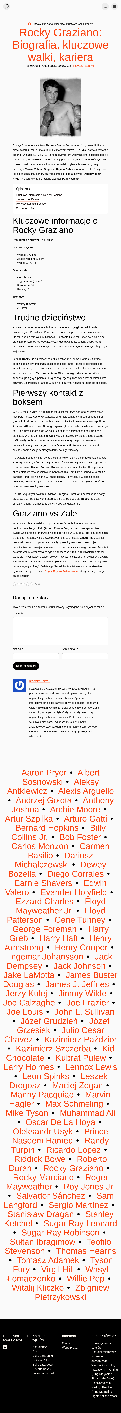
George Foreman (45, 929)
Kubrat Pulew (80, 1057)
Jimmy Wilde (82, 993)
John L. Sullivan (83, 1011)
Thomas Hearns (85, 1251)
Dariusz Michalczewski (54, 860)
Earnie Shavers (44, 883)
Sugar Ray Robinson (60, 1232)
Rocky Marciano (44, 1177)
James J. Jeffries (77, 984)
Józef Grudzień (49, 1021)
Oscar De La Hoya (60, 1122)
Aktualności (39, 1347)
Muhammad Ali (86, 1113)
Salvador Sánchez (51, 1195)
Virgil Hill (57, 1269)
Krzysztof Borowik (83, 65)
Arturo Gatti (85, 818)
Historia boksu (41, 1369)
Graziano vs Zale (26, 208)
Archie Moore (75, 809)
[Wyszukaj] (105, 6)
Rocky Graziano (73, 1168)
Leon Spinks (46, 1076)
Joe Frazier (87, 1002)
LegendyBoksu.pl (6, 6)
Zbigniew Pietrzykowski (72, 1292)
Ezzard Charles (45, 901)
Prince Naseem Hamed (60, 1136)
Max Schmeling (74, 1103)
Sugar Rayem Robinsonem (62, 571)
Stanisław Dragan (42, 1214)
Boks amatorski (42, 1355)
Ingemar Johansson (47, 956)
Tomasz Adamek (48, 1260)
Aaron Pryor (45, 772)
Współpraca (69, 1347)
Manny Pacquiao (43, 1094)
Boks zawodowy (42, 1364)
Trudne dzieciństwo (27, 199)
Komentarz (20, 613)
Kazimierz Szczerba (53, 1048)
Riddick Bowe (41, 1159)
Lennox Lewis (90, 1067)
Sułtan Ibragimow (44, 1241)
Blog (35, 1351)
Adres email (70, 649)
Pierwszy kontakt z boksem (32, 203)
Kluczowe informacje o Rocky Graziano (39, 195)
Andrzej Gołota (44, 800)
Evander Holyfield (73, 892)
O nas (66, 1343)
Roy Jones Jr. (88, 1186)
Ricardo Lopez (73, 1149)
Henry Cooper (81, 947)
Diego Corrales (75, 873)
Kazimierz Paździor (79, 1039)
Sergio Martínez (78, 1205)
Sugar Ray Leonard (79, 1223)
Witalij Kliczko (39, 1287)
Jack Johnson (79, 965)
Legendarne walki (43, 1373)
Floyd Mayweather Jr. (61, 906)
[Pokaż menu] (114, 6)
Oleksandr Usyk (44, 1131)
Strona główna (29, 24)
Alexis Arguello (85, 791)
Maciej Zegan (77, 1085)
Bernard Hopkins (48, 827)
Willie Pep (85, 1278)
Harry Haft (58, 938)
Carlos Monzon (41, 846)
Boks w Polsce (41, 1360)
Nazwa (18, 649)
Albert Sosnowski (61, 777)
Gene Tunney (80, 919)
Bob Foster (80, 837)
